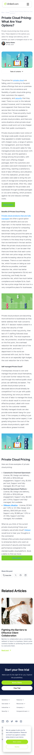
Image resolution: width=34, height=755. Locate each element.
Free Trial (17, 688)
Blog (3, 12)
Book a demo (8, 205)
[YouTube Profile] (16, 721)
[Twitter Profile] (12, 721)
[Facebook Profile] (7, 721)
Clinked (27, 530)
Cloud (7, 12)
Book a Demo (17, 683)
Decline (17, 747)
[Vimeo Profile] (21, 721)
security (18, 98)
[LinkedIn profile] (3, 721)
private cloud (18, 80)
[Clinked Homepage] (11, 4)
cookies (13, 730)
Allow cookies (17, 742)
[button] (28, 4)
